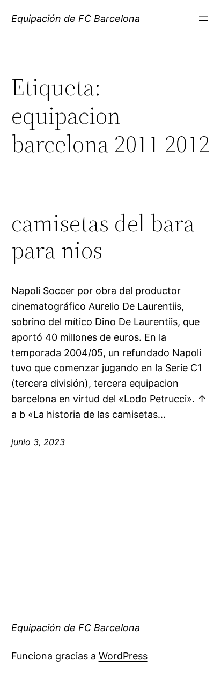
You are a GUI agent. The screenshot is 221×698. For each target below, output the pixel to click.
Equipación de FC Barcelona (75, 18)
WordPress (123, 656)
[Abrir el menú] (203, 18)
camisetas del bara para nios (103, 237)
